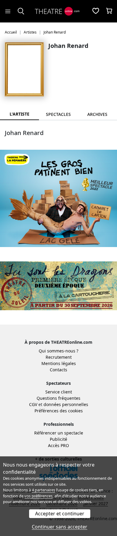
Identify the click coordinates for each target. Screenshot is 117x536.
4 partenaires (43, 490)
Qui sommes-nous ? (58, 351)
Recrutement (59, 357)
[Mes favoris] (95, 11)
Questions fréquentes (58, 398)
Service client (58, 392)
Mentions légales (58, 363)
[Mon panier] (109, 11)
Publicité (58, 439)
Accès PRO (58, 445)
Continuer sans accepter (59, 526)
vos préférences (38, 496)
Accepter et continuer (59, 513)
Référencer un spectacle (58, 433)
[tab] (58, 114)
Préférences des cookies (58, 411)
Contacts (58, 370)
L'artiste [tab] (19, 114)
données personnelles (66, 404)
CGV (33, 404)
